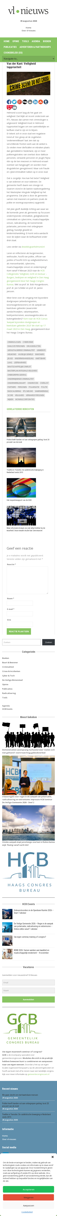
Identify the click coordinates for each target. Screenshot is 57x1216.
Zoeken (48, 642)
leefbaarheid (20, 362)
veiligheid (19, 395)
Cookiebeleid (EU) (13, 52)
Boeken (47, 41)
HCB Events (7, 709)
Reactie (11, 564)
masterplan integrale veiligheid (22, 370)
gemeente (41, 350)
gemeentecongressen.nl (38, 1074)
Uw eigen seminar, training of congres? (30, 937)
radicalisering (14, 391)
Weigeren (28, 1197)
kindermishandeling (24, 358)
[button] (52, 1156)
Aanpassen (28, 1205)
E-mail (10, 609)
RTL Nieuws (28, 391)
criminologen (14, 342)
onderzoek (33, 383)
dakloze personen (16, 346)
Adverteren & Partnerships (35, 47)
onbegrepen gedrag (17, 375)
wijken (10, 399)
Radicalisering (9, 693)
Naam (10, 598)
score (10, 395)
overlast (44, 383)
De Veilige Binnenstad (12, 680)
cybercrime (28, 342)
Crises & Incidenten (11, 671)
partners (12, 387)
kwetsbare (40, 358)
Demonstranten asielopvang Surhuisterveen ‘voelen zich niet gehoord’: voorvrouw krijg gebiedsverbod (28, 751)
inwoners (39, 354)
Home (28, 27)
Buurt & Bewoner (10, 662)
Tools (25, 41)
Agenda (36, 41)
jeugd (10, 358)
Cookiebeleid (27, 1212)
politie (44, 387)
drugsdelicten (33, 346)
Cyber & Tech (8, 675)
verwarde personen (35, 395)
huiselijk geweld (25, 354)
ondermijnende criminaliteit (21, 379)
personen (22, 387)
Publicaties (10, 47)
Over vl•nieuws (29, 30)
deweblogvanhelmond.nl (33, 246)
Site (9, 619)
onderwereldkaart (17, 383)
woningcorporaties (24, 399)
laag (10, 362)
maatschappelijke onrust (19, 366)
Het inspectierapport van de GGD (19, 500)
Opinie (15, 41)
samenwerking (41, 391)
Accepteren (28, 1189)
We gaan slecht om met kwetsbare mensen (20, 1095)
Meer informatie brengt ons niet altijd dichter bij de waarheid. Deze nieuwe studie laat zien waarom (26, 529)
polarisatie (34, 387)
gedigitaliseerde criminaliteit (21, 350)
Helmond (12, 354)
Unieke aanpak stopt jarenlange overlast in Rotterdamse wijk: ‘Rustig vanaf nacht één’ (28, 843)
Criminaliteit (8, 667)
